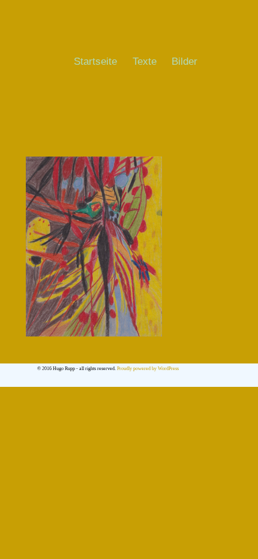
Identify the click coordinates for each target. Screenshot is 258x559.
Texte (145, 61)
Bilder (184, 61)
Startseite (95, 61)
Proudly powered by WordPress (148, 368)
